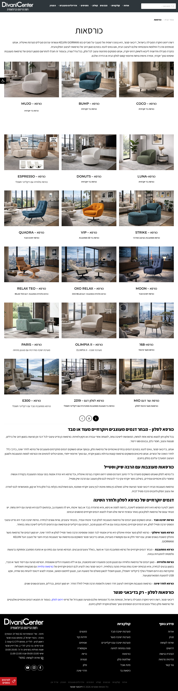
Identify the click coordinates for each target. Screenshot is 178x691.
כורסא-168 (146, 344)
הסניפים (84, 5)
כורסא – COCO (146, 104)
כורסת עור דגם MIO (146, 401)
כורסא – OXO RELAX (89, 288)
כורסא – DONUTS (89, 176)
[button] (3, 81)
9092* (21, 657)
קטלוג (95, 5)
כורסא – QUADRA (31, 232)
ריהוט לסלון (57, 599)
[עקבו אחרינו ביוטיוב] (28, 668)
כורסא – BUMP (89, 104)
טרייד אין (88, 16)
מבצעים (104, 5)
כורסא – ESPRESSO (31, 176)
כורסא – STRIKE (146, 232)
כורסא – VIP (89, 232)
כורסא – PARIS (31, 344)
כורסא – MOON (146, 288)
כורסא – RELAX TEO (31, 288)
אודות (126, 5)
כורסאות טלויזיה (45, 566)
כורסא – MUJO (31, 104)
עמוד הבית (169, 19)
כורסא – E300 (31, 401)
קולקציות (115, 5)
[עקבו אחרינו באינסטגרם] (34, 668)
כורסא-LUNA (146, 176)
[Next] (82, 418)
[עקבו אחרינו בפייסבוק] (40, 668)
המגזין (53, 5)
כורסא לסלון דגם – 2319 (89, 401)
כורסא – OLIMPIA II (89, 344)
